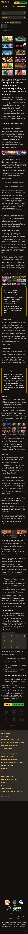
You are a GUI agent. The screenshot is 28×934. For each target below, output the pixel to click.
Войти (16, 2)
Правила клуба (6, 734)
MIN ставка (4, 26)
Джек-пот (4, 768)
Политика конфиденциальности (12, 742)
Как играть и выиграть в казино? (12, 762)
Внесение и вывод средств (10, 754)
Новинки (12, 22)
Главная (3, 79)
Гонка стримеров (7, 777)
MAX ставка (17, 22)
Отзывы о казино (7, 756)
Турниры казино (7, 748)
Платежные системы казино (10, 751)
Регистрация (23, 2)
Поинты (4, 771)
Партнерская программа (9, 759)
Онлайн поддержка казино (10, 739)
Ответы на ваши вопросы (10, 745)
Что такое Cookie (7, 788)
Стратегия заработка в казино (11, 791)
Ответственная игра (8, 794)
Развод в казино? (7, 765)
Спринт (3, 785)
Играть (7, 40)
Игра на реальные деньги (10, 779)
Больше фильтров (6, 30)
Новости (4, 782)
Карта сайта (5, 797)
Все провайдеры (5, 17)
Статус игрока (6, 774)
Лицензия (4, 736)
